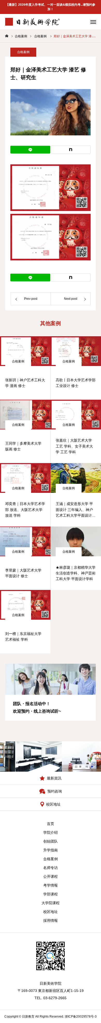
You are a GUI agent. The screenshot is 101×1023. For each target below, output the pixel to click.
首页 (50, 824)
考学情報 (50, 885)
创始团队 (50, 841)
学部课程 (50, 894)
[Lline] (30, 150)
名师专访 (50, 868)
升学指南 (50, 850)
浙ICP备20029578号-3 (81, 1016)
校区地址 (50, 912)
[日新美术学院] (32, 22)
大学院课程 (50, 903)
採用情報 (50, 920)
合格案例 (23, 52)
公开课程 (50, 876)
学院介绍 (50, 832)
